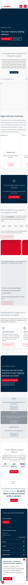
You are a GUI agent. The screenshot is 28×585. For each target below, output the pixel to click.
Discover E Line (7, 578)
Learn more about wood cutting (10, 380)
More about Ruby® (6, 38)
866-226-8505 (23, 537)
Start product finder (14, 197)
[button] (2, 582)
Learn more (14, 407)
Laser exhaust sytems (8, 344)
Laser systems (14, 72)
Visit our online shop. (7, 303)
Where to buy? (14, 471)
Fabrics (10, 226)
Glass (15, 226)
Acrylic (3, 226)
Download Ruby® (16, 38)
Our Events (14, 421)
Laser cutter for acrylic (7, 236)
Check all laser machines (8, 384)
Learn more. (14, 434)
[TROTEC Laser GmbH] (7, 6)
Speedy (10, 164)
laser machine (10, 216)
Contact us (14, 500)
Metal (21, 226)
